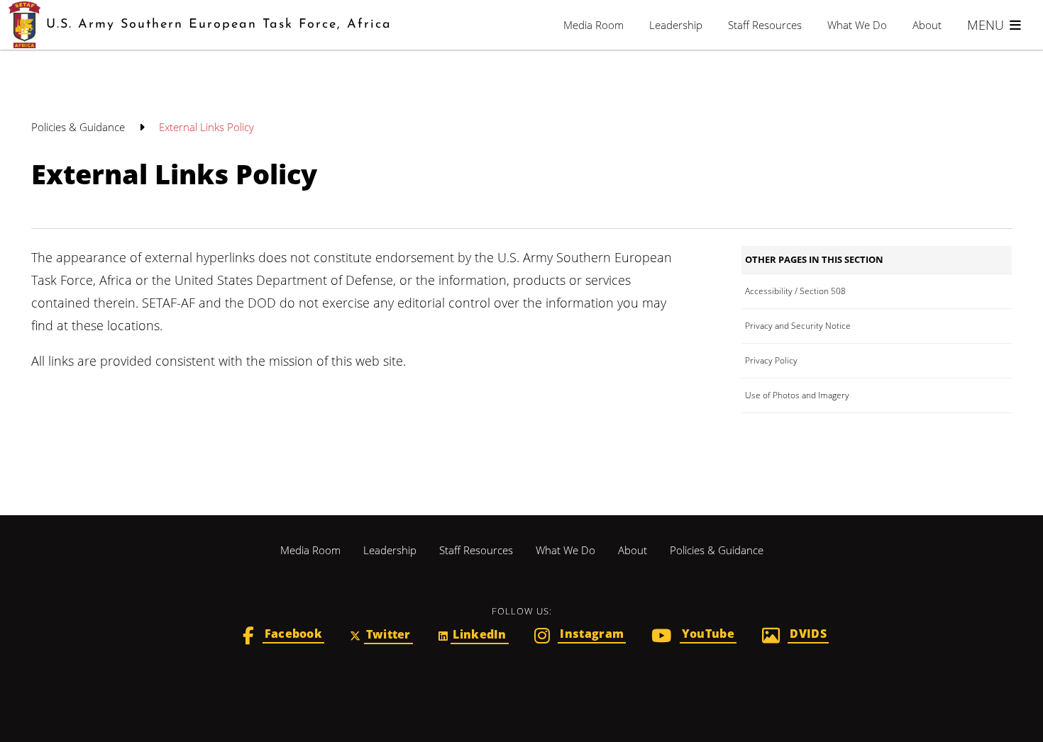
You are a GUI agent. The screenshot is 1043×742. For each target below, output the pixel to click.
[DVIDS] (795, 636)
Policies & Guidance (79, 127)
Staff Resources (765, 25)
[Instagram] (580, 636)
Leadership (675, 25)
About (927, 25)
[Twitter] (381, 636)
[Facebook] (283, 636)
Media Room (593, 25)
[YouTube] (693, 636)
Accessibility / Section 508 (795, 291)
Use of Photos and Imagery (797, 395)
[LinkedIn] (473, 636)
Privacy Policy (771, 360)
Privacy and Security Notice (798, 326)
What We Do (857, 25)
